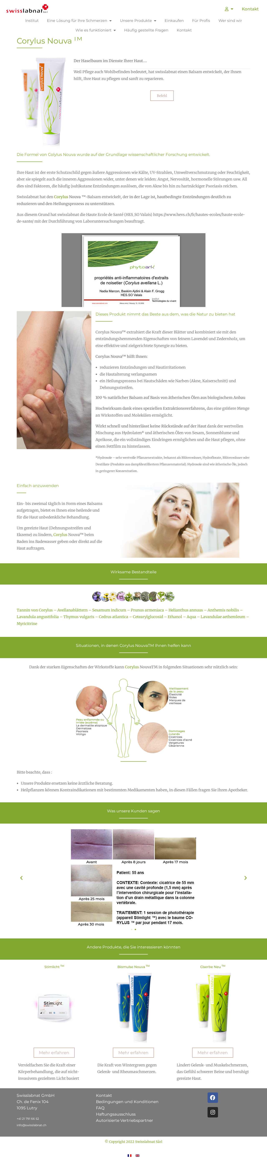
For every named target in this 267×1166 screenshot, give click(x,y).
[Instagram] (213, 1112)
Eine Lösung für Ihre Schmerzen (77, 20)
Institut (32, 20)
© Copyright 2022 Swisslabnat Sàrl (133, 1142)
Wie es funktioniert (93, 30)
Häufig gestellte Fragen (146, 30)
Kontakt (250, 8)
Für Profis (201, 20)
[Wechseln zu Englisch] (137, 1155)
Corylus (61, 196)
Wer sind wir (230, 20)
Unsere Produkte (136, 20)
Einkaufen (174, 20)
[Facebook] (213, 1097)
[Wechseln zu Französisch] (130, 1155)
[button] (21, 877)
